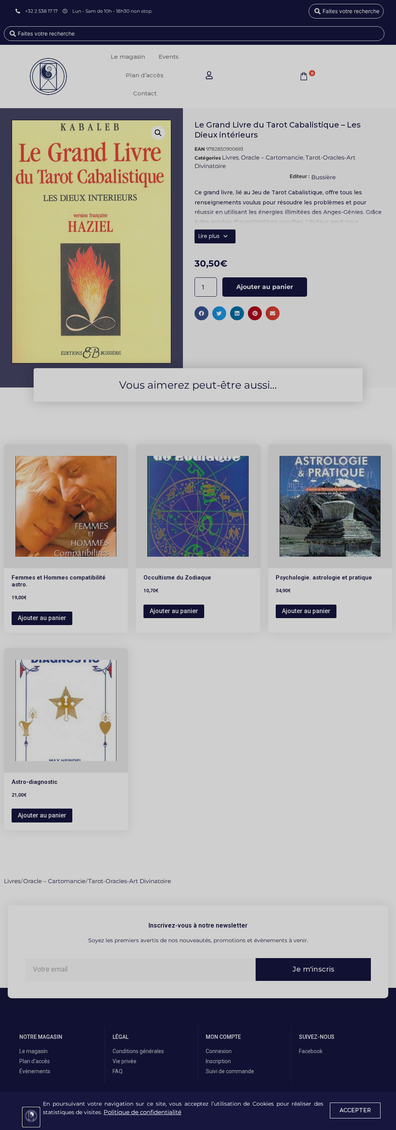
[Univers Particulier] (31, 1117)
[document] (198, 565)
